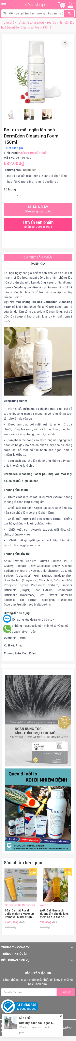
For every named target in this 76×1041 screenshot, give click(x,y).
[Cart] (61, 5)
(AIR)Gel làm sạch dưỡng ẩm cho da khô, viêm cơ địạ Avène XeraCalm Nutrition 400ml (54, 914)
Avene (44, 905)
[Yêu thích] (65, 44)
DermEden (29, 169)
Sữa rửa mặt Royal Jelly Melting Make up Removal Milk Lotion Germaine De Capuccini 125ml (20, 914)
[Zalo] (7, 618)
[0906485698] (7, 629)
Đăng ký (66, 992)
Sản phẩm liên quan (24, 862)
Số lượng (10, 189)
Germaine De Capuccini (20, 905)
